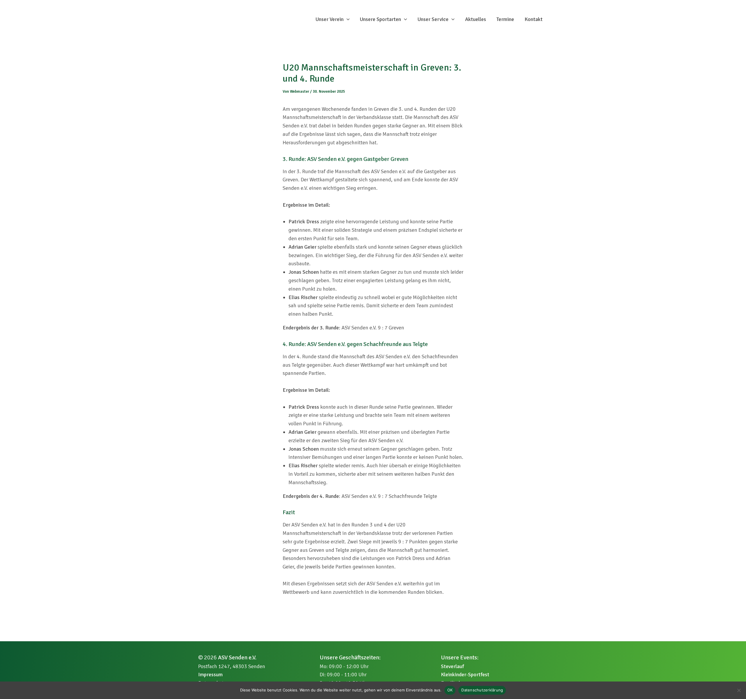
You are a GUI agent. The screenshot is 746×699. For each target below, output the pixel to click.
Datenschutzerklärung (482, 690)
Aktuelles (475, 19)
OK (450, 690)
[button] (347, 19)
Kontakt (534, 19)
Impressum (210, 674)
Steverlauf (452, 666)
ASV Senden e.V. (237, 657)
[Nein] (739, 690)
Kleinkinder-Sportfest (465, 674)
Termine (505, 19)
